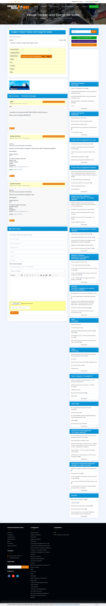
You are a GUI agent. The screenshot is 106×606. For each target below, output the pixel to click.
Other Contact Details (15, 264)
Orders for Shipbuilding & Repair (39, 582)
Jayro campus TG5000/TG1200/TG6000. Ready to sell (84, 481)
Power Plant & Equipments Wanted (40, 545)
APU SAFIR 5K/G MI (75, 189)
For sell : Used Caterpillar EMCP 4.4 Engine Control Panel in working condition (84, 273)
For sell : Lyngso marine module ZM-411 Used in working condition (84, 269)
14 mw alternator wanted (77, 132)
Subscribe (25, 567)
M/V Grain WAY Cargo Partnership (79, 423)
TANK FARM (73, 420)
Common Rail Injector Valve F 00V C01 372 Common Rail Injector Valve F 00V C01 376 (83, 436)
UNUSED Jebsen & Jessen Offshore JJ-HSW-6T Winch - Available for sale (84, 455)
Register (48, 56)
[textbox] (37, 288)
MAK (55, 532)
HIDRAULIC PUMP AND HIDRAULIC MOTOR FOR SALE (82, 245)
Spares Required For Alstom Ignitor (79, 124)
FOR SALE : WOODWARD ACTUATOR (79, 88)
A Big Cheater (74, 502)
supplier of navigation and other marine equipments (83, 468)
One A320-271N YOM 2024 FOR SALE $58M (80, 307)
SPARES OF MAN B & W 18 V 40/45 (78, 118)
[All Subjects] (84, 108)
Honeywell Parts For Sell (76, 473)
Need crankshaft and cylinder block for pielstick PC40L (84, 127)
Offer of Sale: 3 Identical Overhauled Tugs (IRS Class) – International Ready (84, 341)
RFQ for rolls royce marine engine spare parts (81, 121)
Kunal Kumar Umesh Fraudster (78, 509)
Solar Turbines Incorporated (61, 535)
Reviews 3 (62, 40)
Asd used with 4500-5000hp (78, 365)
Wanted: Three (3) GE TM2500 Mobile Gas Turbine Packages (82, 213)
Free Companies (54, 6)
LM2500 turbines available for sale (79, 156)
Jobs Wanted (34, 587)
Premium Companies (67, 6)
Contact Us (85, 6)
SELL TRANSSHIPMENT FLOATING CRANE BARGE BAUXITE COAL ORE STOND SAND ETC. (83, 416)
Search (94, 31)
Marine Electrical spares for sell (78, 499)
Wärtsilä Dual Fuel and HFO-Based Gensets (81, 144)
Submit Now (14, 312)
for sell (72, 106)
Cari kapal (73, 359)
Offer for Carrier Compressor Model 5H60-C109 (82, 248)
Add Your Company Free (84, 37)
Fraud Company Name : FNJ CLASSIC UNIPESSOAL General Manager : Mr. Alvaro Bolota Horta (82, 512)
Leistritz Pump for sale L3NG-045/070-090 (81, 234)
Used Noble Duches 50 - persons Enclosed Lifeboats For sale (83, 336)
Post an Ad (94, 6)
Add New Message (29, 96)
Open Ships (34, 580)
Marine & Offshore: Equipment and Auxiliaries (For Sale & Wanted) (37, 559)
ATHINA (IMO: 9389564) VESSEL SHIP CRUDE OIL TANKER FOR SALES (83, 331)
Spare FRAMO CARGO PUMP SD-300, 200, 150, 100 (82, 237)
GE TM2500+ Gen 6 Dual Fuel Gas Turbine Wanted (83, 209)
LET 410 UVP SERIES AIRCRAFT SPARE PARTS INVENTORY (83, 296)
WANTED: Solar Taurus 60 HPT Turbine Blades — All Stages (82, 218)
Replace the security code (27, 303)
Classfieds (43, 6)
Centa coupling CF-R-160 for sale (79, 262)
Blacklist (33, 597)
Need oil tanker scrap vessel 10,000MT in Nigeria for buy (84, 362)
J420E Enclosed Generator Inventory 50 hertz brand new (83, 152)
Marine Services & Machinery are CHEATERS (81, 505)
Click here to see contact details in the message (53, 101)
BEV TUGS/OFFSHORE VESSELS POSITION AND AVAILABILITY (81, 408)
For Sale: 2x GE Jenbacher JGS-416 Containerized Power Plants (82, 147)
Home (36, 6)
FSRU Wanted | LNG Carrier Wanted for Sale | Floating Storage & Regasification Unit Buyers (83, 355)
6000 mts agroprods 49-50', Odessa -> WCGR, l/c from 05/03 (83, 385)
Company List (11, 537)
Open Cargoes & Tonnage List (39, 578)
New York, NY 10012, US (15, 556)
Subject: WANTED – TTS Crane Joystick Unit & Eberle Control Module (83, 450)
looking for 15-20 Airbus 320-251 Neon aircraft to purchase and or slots (82, 311)
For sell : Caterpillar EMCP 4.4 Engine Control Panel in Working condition (83, 278)
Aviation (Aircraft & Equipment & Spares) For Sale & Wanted (40, 565)
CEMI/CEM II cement (75, 389)
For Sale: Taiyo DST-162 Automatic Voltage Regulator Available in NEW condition (83, 487)
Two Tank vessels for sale (77, 327)
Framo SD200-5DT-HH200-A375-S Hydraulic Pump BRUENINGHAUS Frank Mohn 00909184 (83, 241)
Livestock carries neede (76, 412)
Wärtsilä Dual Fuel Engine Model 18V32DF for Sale (82, 159)
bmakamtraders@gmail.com (20, 167)
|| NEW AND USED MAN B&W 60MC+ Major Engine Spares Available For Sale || (84, 92)
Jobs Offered (34, 584)
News (77, 6)
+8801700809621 (17, 169)
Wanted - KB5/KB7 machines (78, 222)
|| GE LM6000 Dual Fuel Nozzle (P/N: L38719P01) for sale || (83, 293)
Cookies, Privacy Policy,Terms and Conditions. (67, 604)
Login (43, 56)
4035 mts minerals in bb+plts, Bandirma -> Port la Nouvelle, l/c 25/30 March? (83, 381)
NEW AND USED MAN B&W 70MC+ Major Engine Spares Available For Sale (83, 97)
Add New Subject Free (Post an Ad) (84, 45)
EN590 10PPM (74, 396)
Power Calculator (12, 545)
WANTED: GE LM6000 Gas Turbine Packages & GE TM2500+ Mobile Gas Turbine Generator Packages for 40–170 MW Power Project (83, 204)
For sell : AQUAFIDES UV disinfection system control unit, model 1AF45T (84, 477)
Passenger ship (74, 368)
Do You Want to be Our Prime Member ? (84, 41)
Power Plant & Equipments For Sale (40, 543)
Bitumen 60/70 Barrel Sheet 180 (78, 393)
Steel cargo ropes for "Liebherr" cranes (80, 440)
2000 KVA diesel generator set (78, 186)
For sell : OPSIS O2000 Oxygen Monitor (80, 265)
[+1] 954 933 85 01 (14, 558)
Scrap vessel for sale (76, 324)
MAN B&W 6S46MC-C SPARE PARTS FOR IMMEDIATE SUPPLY (82, 102)
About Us (9, 532)
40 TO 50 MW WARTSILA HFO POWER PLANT (80, 179)
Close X (97, 604)
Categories (10, 535)
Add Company (11, 539)
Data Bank (10, 543)
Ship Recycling (34, 532)
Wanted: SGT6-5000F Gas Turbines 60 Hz (81, 183)
